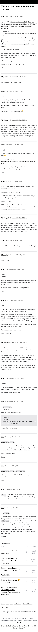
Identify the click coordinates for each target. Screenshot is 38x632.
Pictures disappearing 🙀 (10, 580)
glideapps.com (12, 207)
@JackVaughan (20, 471)
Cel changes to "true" (9, 551)
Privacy (30, 626)
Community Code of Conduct (9, 626)
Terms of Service (27, 604)
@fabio (3, 494)
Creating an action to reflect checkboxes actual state (10, 570)
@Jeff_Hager (7, 407)
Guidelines (17, 604)
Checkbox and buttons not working (17, 6)
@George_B (5, 442)
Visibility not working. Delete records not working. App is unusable (10, 589)
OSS (35, 626)
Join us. (19, 622)
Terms (25, 626)
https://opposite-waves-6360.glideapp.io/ (22, 22)
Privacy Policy (5, 607)
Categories (9, 604)
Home (3, 604)
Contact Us (22, 628)
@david (12, 442)
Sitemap (15, 628)
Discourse (11, 612)
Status (21, 626)
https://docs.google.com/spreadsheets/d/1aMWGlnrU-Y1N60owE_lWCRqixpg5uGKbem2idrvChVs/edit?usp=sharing (19, 26)
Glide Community (6, 2)
